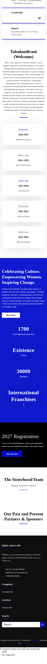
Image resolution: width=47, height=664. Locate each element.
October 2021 (7, 607)
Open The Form (12, 454)
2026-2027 (23, 134)
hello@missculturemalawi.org (25, 4)
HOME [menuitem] (4, 652)
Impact (15, 28)
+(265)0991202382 (12, 576)
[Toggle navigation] (39, 18)
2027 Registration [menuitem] (8, 655)
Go (42, 624)
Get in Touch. (11, 315)
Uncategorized (7, 592)
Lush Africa (35, 640)
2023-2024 (23, 186)
